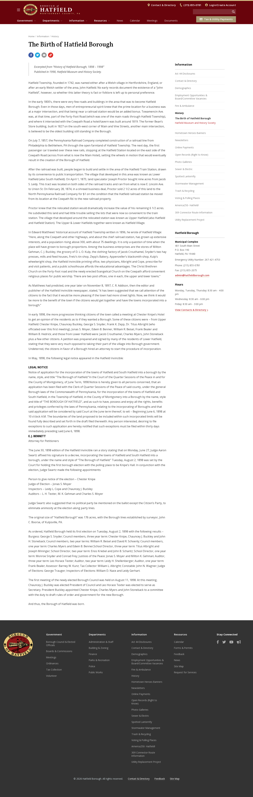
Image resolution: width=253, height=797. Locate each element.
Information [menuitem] (76, 20)
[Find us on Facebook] (218, 642)
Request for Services (185, 672)
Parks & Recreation (99, 660)
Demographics (183, 88)
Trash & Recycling (184, 190)
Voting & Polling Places (187, 198)
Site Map (179, 666)
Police (92, 666)
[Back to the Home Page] (51, 9)
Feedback (179, 654)
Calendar (179, 641)
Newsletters (181, 140)
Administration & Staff (101, 641)
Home (31, 36)
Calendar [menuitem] (135, 20)
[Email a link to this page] (44, 55)
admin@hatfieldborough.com (192, 275)
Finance (93, 654)
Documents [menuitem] (171, 20)
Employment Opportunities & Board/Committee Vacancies (191, 97)
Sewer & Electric (183, 169)
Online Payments (184, 147)
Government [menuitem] (25, 20)
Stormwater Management (189, 183)
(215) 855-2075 (188, 270)
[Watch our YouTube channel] (231, 642)
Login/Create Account (222, 5)
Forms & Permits (183, 648)
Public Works (96, 672)
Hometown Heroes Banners (190, 133)
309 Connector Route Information (193, 212)
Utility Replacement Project (189, 219)
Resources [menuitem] (100, 20)
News (177, 660)
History (55, 36)
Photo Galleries (183, 161)
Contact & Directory (163, 5)
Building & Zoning (98, 648)
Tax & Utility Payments (218, 19)
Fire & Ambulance (184, 105)
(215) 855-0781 (192, 5)
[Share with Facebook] (31, 55)
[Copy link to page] (50, 55)
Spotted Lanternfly (185, 176)
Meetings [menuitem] (152, 20)
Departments (97, 634)
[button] (18, 10)
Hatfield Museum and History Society (195, 122)
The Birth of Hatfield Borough (193, 118)
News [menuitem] (120, 20)
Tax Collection (54, 669)
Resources (180, 634)
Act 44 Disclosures (185, 73)
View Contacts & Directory (190, 310)
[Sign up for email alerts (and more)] (239, 642)
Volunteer (51, 675)
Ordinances (52, 663)
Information (43, 36)
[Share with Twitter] (37, 55)
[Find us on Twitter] (224, 642)
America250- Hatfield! (187, 205)
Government (54, 634)
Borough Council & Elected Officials (60, 643)
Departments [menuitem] (51, 20)
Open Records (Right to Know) (191, 154)
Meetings (51, 657)
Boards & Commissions (59, 651)
